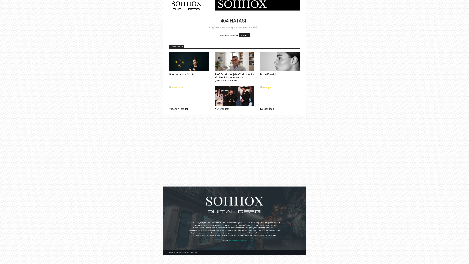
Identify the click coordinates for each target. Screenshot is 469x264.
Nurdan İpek (267, 108)
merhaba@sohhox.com (237, 240)
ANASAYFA (244, 35)
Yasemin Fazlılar (178, 108)
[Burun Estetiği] (280, 61)
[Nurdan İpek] (280, 96)
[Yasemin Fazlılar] (189, 96)
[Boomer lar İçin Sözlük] (189, 61)
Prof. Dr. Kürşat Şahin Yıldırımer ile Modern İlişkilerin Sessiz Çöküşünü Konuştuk (234, 77)
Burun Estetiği (268, 74)
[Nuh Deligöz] (234, 96)
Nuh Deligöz (222, 108)
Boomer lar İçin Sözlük (182, 74)
